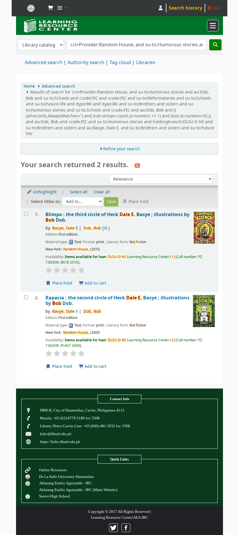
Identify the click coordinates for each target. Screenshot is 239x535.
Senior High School (54, 496)
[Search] (215, 44)
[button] (50, 8)
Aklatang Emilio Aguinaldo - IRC (65, 483)
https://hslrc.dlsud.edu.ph (60, 441)
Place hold (61, 283)
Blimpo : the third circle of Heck (117, 217)
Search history (185, 8)
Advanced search (43, 62)
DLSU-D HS (30, 8)
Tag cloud (120, 62)
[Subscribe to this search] (137, 165)
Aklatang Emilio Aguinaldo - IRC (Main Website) (78, 490)
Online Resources (53, 470)
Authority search (86, 62)
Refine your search (121, 149)
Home (29, 86)
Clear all (102, 192)
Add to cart (94, 283)
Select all (78, 192)
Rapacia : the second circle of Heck (117, 300)
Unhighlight (44, 192)
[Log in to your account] (160, 8)
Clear (215, 8)
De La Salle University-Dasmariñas (66, 476)
